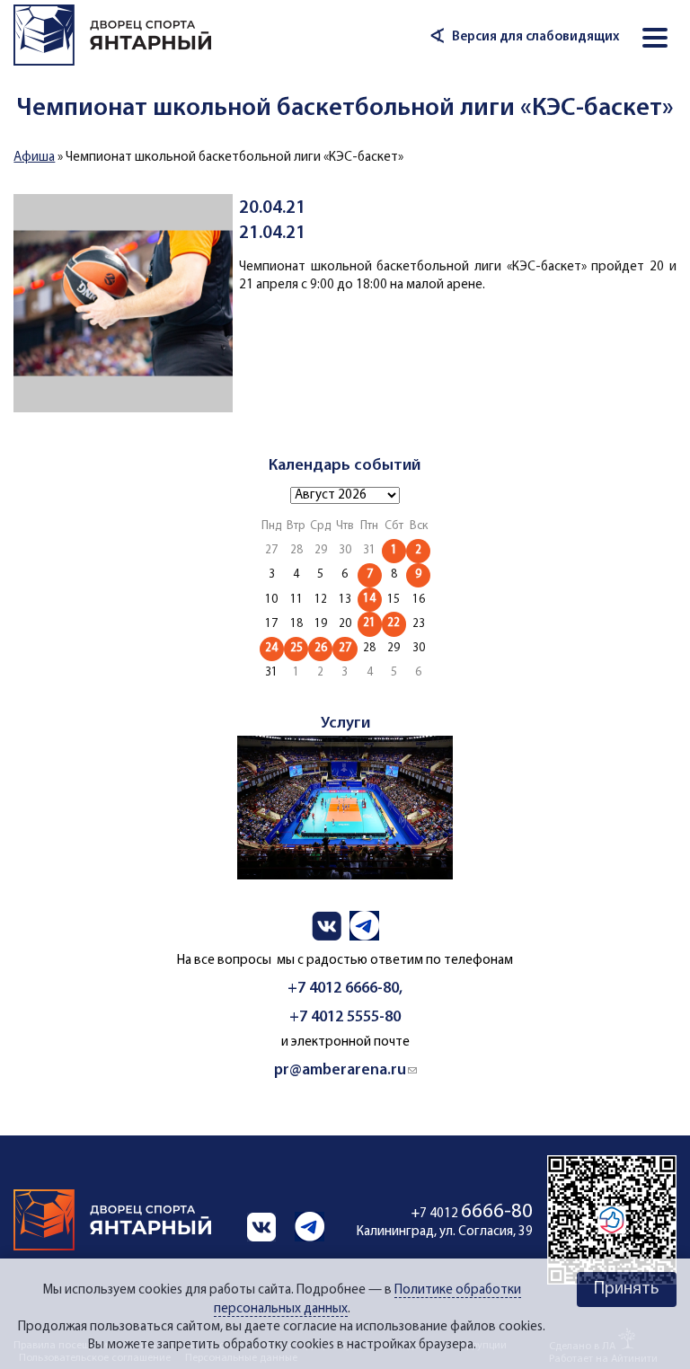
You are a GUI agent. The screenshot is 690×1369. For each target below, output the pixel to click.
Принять (626, 1289)
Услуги (345, 723)
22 (393, 623)
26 (320, 648)
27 (345, 648)
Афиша (34, 157)
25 (296, 648)
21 (369, 623)
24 (271, 648)
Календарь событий (344, 465)
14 (369, 599)
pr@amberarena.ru (345, 1070)
